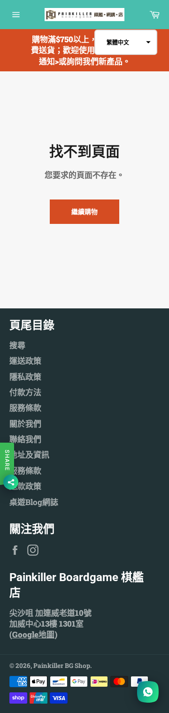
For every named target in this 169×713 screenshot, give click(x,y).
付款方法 (25, 392)
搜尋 (17, 345)
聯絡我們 (25, 439)
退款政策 (25, 486)
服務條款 (25, 407)
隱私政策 (25, 376)
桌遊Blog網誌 (33, 502)
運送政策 (25, 360)
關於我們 (25, 423)
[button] (126, 42)
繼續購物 (84, 211)
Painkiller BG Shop (61, 665)
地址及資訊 (29, 454)
